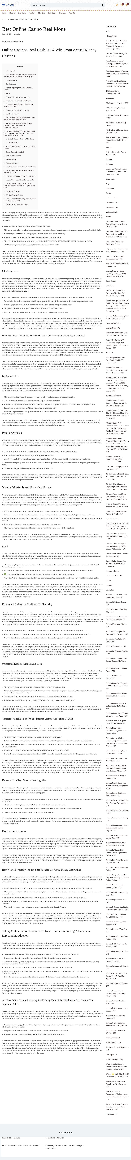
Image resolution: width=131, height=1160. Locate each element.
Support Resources (12, 163)
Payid (8, 93)
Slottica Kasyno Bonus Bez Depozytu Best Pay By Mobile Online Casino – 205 (117, 877)
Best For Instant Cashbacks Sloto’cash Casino (21, 167)
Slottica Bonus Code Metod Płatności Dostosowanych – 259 (116, 696)
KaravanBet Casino (113, 323)
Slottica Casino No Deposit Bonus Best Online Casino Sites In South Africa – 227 (116, 768)
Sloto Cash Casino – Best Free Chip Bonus (20, 139)
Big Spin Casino (11, 80)
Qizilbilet (109, 585)
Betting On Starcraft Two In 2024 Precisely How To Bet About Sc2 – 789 (116, 171)
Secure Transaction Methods (15, 152)
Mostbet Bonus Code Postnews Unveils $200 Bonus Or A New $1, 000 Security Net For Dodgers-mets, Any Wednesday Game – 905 (117, 428)
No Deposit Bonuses (12, 191)
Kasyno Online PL (113, 328)
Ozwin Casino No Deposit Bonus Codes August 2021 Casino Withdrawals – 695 (116, 546)
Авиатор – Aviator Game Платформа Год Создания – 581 (116, 1084)
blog (107, 184)
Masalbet (109, 353)
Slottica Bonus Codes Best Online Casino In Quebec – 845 (116, 706)
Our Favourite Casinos (13, 156)
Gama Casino (111, 281)
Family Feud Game (12, 114)
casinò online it (111, 212)
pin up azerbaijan (112, 571)
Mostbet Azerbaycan (113, 396)
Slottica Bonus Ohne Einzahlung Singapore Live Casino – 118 (116, 730)
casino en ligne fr (112, 198)
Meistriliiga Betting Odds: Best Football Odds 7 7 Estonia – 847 (115, 360)
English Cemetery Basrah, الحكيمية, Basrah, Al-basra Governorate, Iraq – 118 (116, 273)
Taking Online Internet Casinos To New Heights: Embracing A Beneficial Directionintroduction (18, 125)
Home (4, 19)
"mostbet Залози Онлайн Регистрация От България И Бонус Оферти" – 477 (117, 63)
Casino (108, 193)
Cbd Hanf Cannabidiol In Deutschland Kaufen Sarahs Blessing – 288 (116, 224)
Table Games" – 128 (113, 1042)
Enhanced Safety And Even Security (18, 97)
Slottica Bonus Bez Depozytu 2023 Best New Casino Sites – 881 (117, 686)
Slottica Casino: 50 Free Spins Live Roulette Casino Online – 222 (117, 803)
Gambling (109, 286)
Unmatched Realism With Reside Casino (19, 101)
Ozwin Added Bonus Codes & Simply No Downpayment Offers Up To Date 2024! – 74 (117, 526)
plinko (108, 580)
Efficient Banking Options (14, 195)
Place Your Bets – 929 (114, 576)
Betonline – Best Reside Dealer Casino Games (21, 176)
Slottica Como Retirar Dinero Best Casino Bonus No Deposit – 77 (117, 828)
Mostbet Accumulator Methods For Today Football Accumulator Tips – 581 (116, 370)
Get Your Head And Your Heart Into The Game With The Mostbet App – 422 (116, 293)
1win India (110, 98)
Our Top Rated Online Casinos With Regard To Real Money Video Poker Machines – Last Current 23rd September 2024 (19, 133)
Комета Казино (112, 1114)
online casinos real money (20, 291)
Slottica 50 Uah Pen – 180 (116, 646)
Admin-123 (17, 34)
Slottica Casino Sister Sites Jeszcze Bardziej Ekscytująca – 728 (117, 785)
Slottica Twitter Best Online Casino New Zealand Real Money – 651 (116, 976)
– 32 (107, 31)
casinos (108, 217)
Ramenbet (109, 590)
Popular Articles (11, 84)
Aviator (109, 147)
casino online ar (112, 207)
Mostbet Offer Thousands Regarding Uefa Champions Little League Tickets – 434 (116, 486)
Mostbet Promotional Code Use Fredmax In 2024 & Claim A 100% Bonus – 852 (116, 496)
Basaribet (109, 159)
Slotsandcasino (11, 159)
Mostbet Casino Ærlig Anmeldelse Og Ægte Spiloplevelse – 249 (114, 459)
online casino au (13, 19)
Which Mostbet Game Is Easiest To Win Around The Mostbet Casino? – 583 (116, 1066)
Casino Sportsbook (12, 142)
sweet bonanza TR (113, 1038)
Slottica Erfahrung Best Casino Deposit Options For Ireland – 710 (116, 852)
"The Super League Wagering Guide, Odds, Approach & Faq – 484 (117, 73)
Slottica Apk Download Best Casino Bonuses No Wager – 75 (116, 661)
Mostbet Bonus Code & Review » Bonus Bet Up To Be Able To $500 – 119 (116, 403)
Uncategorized (111, 1055)
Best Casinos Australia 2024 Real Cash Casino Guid (21, 1146)
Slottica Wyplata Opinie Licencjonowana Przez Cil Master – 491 (116, 993)
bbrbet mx (110, 164)
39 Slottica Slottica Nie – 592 (117, 103)
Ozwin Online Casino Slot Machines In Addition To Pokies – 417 (116, 563)
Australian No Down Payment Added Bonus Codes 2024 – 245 (117, 140)
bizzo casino (110, 179)
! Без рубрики (111, 36)
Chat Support (10, 71)
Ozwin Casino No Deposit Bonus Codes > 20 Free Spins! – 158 (117, 536)
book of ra (110, 188)
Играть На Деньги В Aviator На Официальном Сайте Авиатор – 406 (117, 1107)
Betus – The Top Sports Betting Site (17, 110)
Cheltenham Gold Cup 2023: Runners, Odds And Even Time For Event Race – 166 (116, 234)
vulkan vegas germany (114, 1059)
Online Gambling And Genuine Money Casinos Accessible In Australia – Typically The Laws (19, 186)
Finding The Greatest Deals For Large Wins (20, 180)
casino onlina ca (112, 202)
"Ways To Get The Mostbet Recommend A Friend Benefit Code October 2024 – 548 (117, 83)
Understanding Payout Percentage (17, 204)
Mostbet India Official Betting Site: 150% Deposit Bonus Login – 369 (117, 476)
